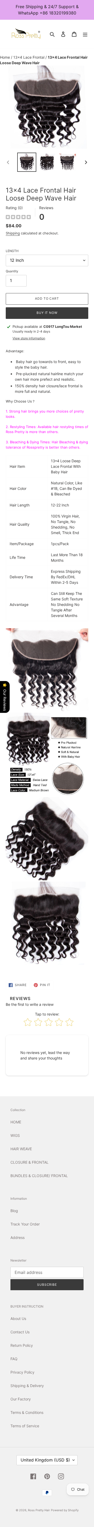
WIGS (15, 1135)
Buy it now (47, 313)
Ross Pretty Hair (39, 1510)
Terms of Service (24, 1426)
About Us (18, 1318)
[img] (18, 217)
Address (17, 1237)
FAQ (13, 1359)
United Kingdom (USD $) (45, 1460)
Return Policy (21, 1345)
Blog (14, 1210)
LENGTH (12, 251)
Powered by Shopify (65, 1510)
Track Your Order (25, 1224)
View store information (29, 338)
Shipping (13, 233)
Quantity (12, 271)
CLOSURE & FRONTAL (29, 1162)
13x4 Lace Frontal (29, 57)
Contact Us (20, 1332)
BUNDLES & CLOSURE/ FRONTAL (39, 1175)
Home (5, 57)
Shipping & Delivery (27, 1385)
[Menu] (85, 33)
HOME (15, 1122)
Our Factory (20, 1399)
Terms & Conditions (26, 1412)
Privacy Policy (22, 1372)
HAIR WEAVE (21, 1149)
